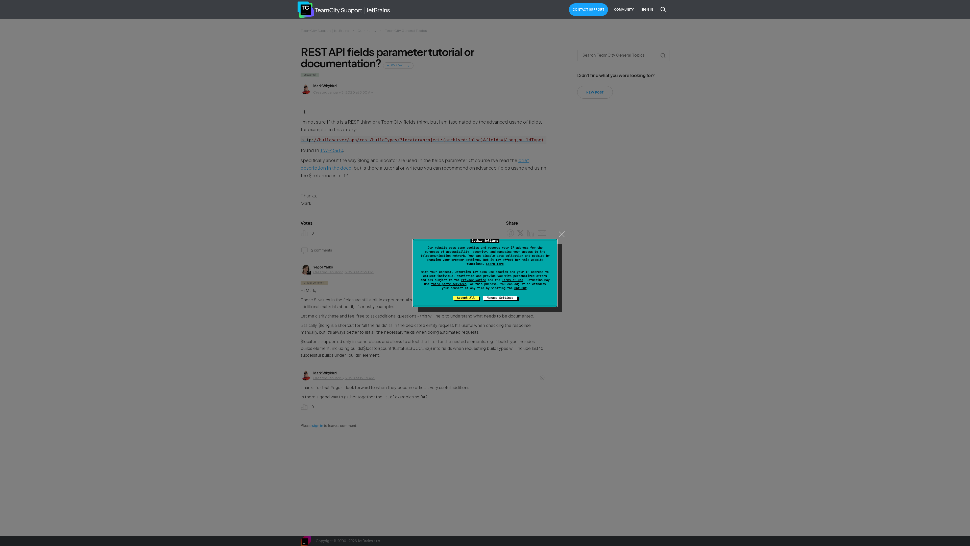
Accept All (466, 298)
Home (306, 10)
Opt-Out (520, 288)
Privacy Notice (473, 280)
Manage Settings (500, 298)
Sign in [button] (647, 9)
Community (624, 9)
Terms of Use (512, 280)
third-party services (449, 284)
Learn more (495, 264)
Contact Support (588, 9)
